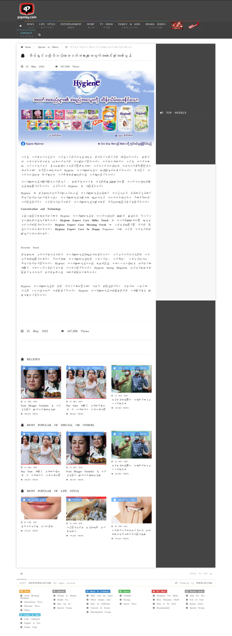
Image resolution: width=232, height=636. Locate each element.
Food (75, 499)
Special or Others (48, 46)
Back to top (200, 573)
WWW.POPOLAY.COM (40, 582)
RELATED (33, 359)
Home (27, 46)
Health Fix (34, 499)
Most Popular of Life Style (53, 490)
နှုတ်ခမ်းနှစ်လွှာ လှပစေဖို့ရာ (37, 526)
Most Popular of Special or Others (60, 424)
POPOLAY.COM (204, 582)
